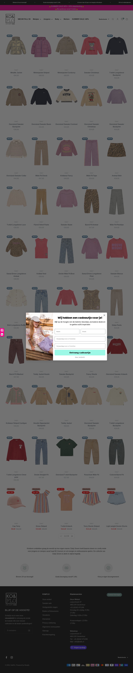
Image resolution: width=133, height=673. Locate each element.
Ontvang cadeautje (80, 352)
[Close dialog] (104, 315)
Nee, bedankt (80, 357)
